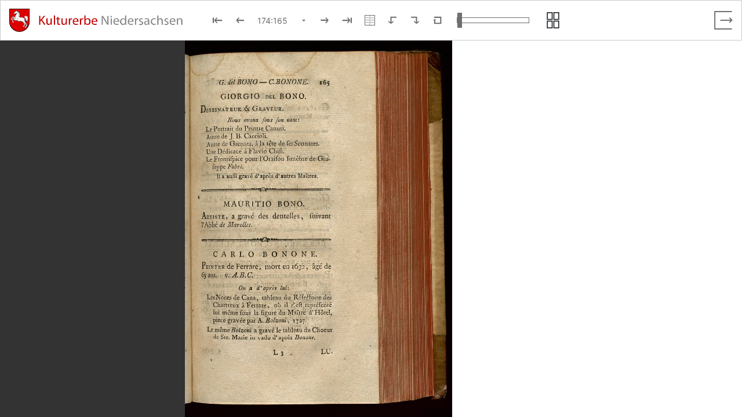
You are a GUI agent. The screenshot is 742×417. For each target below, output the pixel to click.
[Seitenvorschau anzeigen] (553, 20)
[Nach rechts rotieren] (415, 20)
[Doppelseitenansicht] (370, 20)
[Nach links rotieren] (392, 20)
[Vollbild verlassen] (723, 20)
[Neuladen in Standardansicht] (437, 20)
